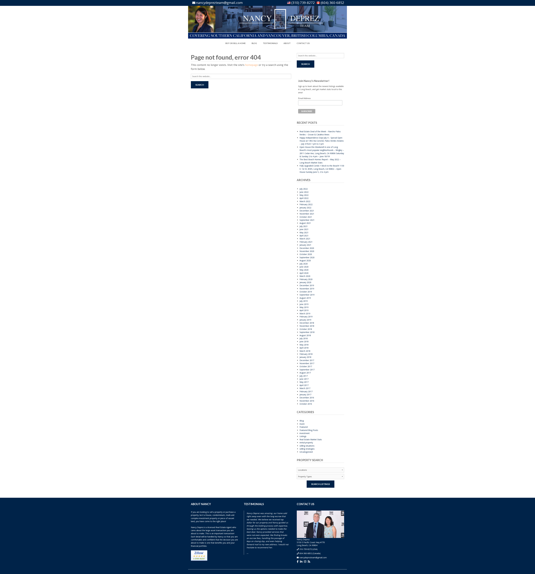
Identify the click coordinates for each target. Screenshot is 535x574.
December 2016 (307, 397)
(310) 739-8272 (302, 2)
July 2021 (304, 226)
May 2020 (304, 269)
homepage (251, 65)
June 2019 (304, 304)
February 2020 (306, 279)
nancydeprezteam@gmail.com (219, 3)
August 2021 (305, 223)
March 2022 (305, 201)
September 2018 (307, 332)
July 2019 (304, 301)
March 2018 (305, 351)
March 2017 (305, 388)
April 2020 (304, 273)
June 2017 (304, 379)
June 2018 (304, 341)
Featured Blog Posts (309, 430)
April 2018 (304, 347)
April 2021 (304, 235)
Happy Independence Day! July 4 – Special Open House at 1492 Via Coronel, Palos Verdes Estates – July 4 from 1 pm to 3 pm (322, 140)
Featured (304, 427)
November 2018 (307, 326)
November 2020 (307, 251)
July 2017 (304, 376)
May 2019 (304, 307)
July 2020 (304, 263)
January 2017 (305, 394)
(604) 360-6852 (332, 2)
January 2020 (305, 282)
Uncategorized (306, 452)
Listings (303, 436)
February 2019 (306, 316)
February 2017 (306, 391)
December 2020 (307, 248)
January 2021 (305, 245)
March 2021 (305, 238)
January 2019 (305, 319)
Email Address (304, 98)
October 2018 (306, 329)
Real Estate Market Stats (311, 439)
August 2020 (305, 260)
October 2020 (306, 254)
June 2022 (304, 192)
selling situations (307, 445)
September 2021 (307, 220)
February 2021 (306, 242)
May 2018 (304, 344)
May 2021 (304, 232)
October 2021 (306, 217)
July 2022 (304, 188)
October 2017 (306, 366)
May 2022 (304, 195)
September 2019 (307, 294)
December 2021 (307, 210)
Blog (302, 420)
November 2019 (307, 288)
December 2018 (307, 323)
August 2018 (305, 335)
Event (302, 424)
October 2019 (306, 291)
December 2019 (307, 285)
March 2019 (305, 313)
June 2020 (304, 266)
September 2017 (307, 369)
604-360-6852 (305, 553)
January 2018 (305, 357)
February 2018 (306, 354)
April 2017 (304, 385)
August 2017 (305, 372)
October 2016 (306, 404)
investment (305, 433)
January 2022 (305, 207)
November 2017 (307, 363)
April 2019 (304, 310)
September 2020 (307, 257)
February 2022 (306, 204)
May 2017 (304, 382)
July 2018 (304, 338)
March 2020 (305, 276)
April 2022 (304, 198)
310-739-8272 (305, 549)
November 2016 (307, 400)
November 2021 (307, 213)
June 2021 (304, 229)
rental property (306, 442)
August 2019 (305, 298)
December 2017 (307, 360)
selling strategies (307, 448)
